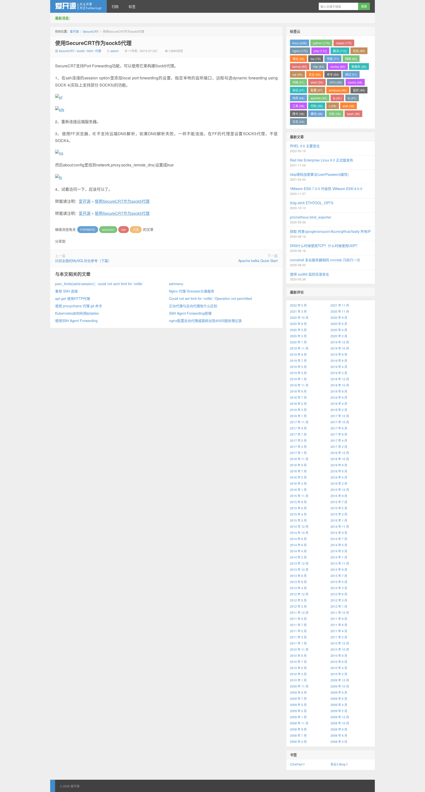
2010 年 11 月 (299, 649)
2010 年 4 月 (339, 668)
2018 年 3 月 (298, 410)
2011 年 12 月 (299, 612)
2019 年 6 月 (339, 360)
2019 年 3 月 (298, 373)
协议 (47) (298, 90)
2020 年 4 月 (339, 330)
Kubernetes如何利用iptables (77, 313)
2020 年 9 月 (339, 317)
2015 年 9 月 (339, 496)
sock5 (81, 51)
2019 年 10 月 (340, 348)
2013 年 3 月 (339, 588)
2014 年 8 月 (298, 539)
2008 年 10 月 (340, 723)
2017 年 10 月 (340, 422)
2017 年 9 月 (298, 428)
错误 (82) (298, 59)
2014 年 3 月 (339, 551)
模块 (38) (317, 114)
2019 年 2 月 (339, 373)
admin (114, 51)
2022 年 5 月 (298, 305)
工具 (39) (298, 106)
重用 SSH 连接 (66, 291)
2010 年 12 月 (340, 643)
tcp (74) (316, 59)
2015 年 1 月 (339, 520)
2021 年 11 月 (340, 305)
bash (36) (353, 114)
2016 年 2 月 (339, 483)
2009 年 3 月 (298, 711)
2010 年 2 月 (339, 674)
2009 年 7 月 (298, 698)
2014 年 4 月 (298, 551)
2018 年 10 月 (340, 385)
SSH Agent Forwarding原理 (190, 313)
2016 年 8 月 (339, 465)
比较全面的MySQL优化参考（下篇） (83, 260)
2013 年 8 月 (298, 575)
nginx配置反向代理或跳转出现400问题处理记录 (205, 320)
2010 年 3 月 (298, 674)
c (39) (332, 106)
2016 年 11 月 (299, 459)
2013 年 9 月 (339, 569)
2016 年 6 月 (339, 471)
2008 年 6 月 (339, 735)
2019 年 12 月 (340, 342)
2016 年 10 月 (340, 459)
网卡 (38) (298, 114)
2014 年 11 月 (340, 526)
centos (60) (337, 66)
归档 (115, 6)
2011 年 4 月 (339, 631)
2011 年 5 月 (298, 631)
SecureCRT (91, 31)
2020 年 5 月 (298, 330)
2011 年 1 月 (298, 643)
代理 (98, 51)
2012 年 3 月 (339, 600)
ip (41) (337, 98)
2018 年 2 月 (339, 410)
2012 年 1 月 (339, 606)
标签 (132, 6)
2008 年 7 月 (298, 735)
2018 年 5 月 (298, 403)
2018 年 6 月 (339, 397)
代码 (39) (317, 106)
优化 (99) (359, 51)
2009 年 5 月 (298, 705)
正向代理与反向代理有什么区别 (193, 305)
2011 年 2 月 (339, 637)
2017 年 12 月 (340, 416)
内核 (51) (298, 82)
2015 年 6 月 (298, 508)
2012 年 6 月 (339, 594)
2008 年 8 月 (339, 729)
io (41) (352, 98)
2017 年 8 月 (339, 428)
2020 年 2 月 (339, 336)
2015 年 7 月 (339, 502)
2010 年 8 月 (339, 655)
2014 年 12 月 (299, 526)
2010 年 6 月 (339, 662)
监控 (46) (359, 90)
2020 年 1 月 (298, 342)
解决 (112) (340, 51)
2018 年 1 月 (298, 416)
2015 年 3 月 (339, 514)
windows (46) (338, 90)
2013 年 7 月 (339, 575)
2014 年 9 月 (339, 532)
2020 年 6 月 (339, 324)
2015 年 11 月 (299, 496)
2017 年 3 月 (298, 446)
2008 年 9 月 (298, 729)
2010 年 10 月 (340, 649)
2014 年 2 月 (298, 557)
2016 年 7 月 (298, 471)
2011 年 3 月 (298, 637)
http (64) (318, 66)
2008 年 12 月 (340, 717)
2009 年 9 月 (298, 692)
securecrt (108, 229)
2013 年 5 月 (339, 582)
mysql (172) (344, 43)
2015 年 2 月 (298, 520)
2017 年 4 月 (339, 440)
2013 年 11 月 (340, 563)
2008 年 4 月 (298, 741)
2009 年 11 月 (299, 686)
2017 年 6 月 (339, 434)
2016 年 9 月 (298, 465)
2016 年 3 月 (298, 483)
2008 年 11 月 (299, 723)
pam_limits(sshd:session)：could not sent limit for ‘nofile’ (99, 283)
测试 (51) (351, 74)
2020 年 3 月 (298, 336)
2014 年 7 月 (339, 539)
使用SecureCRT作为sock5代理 (93, 43)
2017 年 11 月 (299, 422)
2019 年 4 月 (339, 367)
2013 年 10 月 (299, 569)
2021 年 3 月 (298, 311)
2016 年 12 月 (340, 453)
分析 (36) (335, 114)
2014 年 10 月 (299, 532)
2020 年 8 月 (298, 324)
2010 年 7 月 (298, 662)
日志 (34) (298, 121)
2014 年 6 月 (298, 545)
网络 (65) (351, 59)
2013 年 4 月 (298, 588)
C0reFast (296, 764)
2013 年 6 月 (298, 582)
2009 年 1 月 (298, 717)
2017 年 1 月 (298, 453)
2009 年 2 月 (339, 711)
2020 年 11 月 (340, 311)
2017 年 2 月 (339, 446)
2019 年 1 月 (298, 379)
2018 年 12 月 (340, 379)
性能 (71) (333, 59)
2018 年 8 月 (339, 391)
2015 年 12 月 (340, 489)
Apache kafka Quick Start (258, 260)
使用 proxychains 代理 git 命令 (78, 305)
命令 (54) (333, 74)
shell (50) (317, 82)
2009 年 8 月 (339, 692)
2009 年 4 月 (339, 705)
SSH (90, 51)
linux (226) (299, 43)
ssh (123, 229)
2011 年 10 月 (340, 612)
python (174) (321, 43)
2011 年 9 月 (298, 618)
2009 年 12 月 (340, 680)
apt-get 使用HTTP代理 (72, 298)
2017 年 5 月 (298, 440)
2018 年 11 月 (299, 385)
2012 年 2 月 (298, 606)
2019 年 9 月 (298, 354)
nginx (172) (300, 51)
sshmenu (176, 283)
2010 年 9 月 (298, 655)
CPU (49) (335, 82)
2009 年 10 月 (340, 686)
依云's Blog (338, 764)
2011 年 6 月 (339, 625)
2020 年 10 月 (299, 317)
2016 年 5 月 (298, 477)
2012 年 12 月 (299, 594)
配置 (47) (317, 90)
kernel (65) (299, 66)
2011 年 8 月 (339, 618)
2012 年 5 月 (298, 600)
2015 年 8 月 (298, 502)
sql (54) (297, 74)
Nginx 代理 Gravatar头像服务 (191, 291)
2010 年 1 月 (298, 680)
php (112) (320, 51)
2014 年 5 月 (339, 545)
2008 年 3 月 (339, 741)
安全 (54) (315, 74)
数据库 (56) (358, 66)
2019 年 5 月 (298, 367)
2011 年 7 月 (298, 625)
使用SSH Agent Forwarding (76, 320)
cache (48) (355, 82)
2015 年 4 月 (298, 514)
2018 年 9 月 (298, 391)
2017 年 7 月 (298, 434)
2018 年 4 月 (339, 403)
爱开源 (78, 6)
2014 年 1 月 (339, 557)
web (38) (348, 106)
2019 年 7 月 (298, 360)
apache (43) (319, 98)
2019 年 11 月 (299, 348)
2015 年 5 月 (339, 508)
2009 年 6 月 (339, 698)
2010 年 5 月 (298, 668)
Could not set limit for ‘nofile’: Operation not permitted (210, 298)
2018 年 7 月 (298, 397)
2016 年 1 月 (298, 489)
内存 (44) (298, 98)
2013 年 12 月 (299, 563)
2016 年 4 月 (339, 477)
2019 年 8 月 (339, 354)
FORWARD (87, 229)
